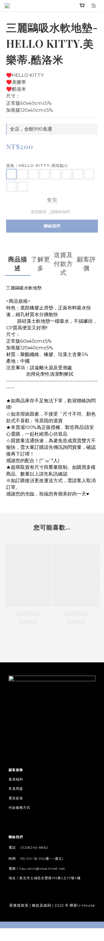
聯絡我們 (52, 225)
